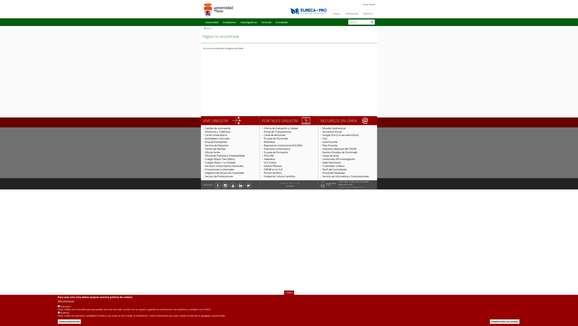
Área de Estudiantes (216, 142)
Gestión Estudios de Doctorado (339, 152)
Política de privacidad (358, 181)
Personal (266, 22)
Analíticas (65, 312)
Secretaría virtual (332, 131)
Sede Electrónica (331, 162)
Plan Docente (329, 145)
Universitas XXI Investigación (338, 159)
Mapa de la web (346, 184)
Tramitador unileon (333, 166)
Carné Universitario (216, 135)
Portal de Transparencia (277, 131)
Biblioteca (368, 13)
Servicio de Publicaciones (219, 176)
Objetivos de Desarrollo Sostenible (224, 173)
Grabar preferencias (69, 321)
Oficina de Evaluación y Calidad (281, 128)
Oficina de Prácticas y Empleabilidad (225, 155)
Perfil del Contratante (334, 169)
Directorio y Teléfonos (217, 131)
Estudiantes (229, 22)
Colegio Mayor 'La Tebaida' (220, 162)
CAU (324, 138)
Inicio (208, 28)
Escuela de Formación (276, 152)
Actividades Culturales (217, 138)
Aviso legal (343, 181)
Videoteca (269, 159)
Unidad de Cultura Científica (279, 176)
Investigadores (249, 22)
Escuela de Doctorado (276, 138)
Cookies (289, 292)
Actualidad (281, 22)
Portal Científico (273, 173)
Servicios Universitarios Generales (224, 166)
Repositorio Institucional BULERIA (283, 145)
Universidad (211, 22)
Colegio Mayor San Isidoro (220, 159)
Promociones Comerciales (219, 169)
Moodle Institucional (334, 128)
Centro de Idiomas (215, 149)
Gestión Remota (273, 166)
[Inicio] (218, 9)
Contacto (290, 186)
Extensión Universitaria (277, 149)
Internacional (352, 13)
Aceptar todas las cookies (504, 321)
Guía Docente (330, 142)
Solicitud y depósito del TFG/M (339, 149)
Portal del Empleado (333, 173)
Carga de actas (330, 155)
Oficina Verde (212, 152)
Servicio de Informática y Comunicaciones (345, 176)
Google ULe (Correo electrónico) (340, 135)
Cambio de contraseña (217, 128)
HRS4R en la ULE (273, 169)
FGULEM (268, 155)
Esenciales (65, 306)
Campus (336, 13)
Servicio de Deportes (216, 145)
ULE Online (270, 162)
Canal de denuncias (275, 135)
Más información (66, 301)
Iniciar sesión (369, 4)
